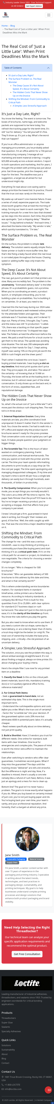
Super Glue (7, 1022)
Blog (12, 25)
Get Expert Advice (34, 6)
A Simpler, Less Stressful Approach (30, 105)
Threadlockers (9, 1018)
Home (5, 25)
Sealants (6, 1026)
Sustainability (8, 1049)
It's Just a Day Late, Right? (21, 75)
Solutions (6, 1045)
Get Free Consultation (27, 954)
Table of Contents (13, 67)
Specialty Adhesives (11, 1031)
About (5, 1054)
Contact (5, 1063)
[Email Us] (48, 1090)
